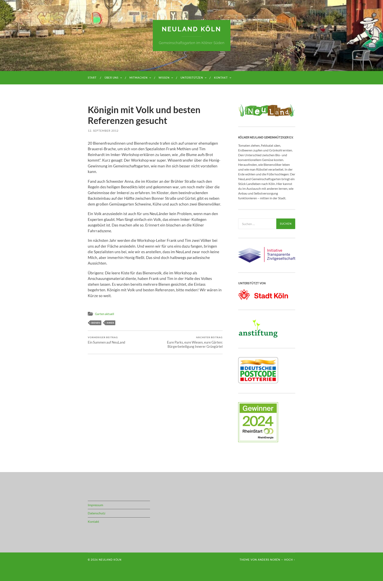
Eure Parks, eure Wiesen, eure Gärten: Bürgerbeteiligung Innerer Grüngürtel (195, 342)
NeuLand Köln (191, 29)
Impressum (95, 505)
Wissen (164, 77)
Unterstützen (192, 77)
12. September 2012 (103, 130)
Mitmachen (138, 77)
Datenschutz (96, 513)
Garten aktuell (104, 314)
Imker (110, 322)
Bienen (95, 322)
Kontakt (221, 77)
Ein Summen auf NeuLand (106, 340)
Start (92, 77)
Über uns (111, 77)
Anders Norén (269, 559)
